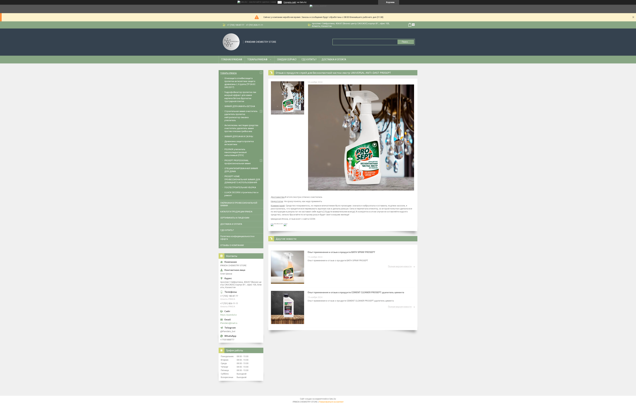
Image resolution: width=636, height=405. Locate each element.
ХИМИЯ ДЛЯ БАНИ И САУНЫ (238, 136)
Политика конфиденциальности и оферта (237, 237)
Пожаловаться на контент (331, 402)
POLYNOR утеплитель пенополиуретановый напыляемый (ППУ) (235, 152)
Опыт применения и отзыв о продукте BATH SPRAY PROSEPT (341, 252)
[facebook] (277, 223)
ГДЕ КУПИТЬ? (309, 59)
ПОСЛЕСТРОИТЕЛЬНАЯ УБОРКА (240, 187)
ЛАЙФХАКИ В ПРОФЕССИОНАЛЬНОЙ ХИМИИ (238, 204)
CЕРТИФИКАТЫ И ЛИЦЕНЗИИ (234, 217)
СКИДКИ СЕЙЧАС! (286, 59)
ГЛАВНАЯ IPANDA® (231, 59)
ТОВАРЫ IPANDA (228, 73)
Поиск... (406, 42)
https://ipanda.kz (228, 315)
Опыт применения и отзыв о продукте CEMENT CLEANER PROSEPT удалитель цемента (356, 292)
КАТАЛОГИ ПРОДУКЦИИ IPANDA (236, 211)
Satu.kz (332, 399)
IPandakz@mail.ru (228, 323)
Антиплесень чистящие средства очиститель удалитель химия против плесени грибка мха (241, 128)
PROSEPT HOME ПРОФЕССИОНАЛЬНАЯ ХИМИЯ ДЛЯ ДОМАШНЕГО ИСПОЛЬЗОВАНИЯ (242, 179)
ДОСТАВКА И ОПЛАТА (334, 59)
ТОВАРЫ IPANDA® (257, 59)
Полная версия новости (400, 266)
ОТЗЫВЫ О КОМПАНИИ (232, 245)
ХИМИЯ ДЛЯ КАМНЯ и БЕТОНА (239, 106)
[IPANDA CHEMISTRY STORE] (231, 42)
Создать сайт (290, 2)
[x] (285, 223)
